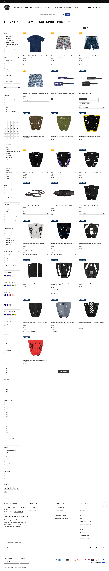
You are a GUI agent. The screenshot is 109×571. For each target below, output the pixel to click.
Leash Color (81, 105)
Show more (63, 372)
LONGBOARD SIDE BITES (61, 518)
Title (23, 211)
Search (67, 14)
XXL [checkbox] (5, 491)
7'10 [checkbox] (5, 134)
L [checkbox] (5, 488)
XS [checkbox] (17, 488)
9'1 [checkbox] (17, 134)
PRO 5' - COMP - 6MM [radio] (83, 101)
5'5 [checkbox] (11, 122)
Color (80, 142)
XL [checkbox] (14, 488)
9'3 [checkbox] (5, 137)
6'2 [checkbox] (8, 128)
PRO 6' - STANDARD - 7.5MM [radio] (93, 101)
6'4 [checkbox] (14, 128)
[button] (17, 7)
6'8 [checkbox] (5, 131)
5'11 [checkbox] (14, 125)
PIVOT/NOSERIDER (60, 507)
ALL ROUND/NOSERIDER (61, 513)
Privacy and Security (85, 521)
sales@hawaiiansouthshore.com (18, 516)
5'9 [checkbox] (8, 125)
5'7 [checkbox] (17, 122)
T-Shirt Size (25, 62)
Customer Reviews (85, 538)
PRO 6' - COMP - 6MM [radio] (83, 99)
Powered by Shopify (22, 567)
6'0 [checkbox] (17, 125)
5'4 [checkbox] (8, 122)
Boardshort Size (53, 62)
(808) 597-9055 (18, 512)
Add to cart (35, 52)
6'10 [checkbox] (8, 131)
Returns (82, 515)
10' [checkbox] (17, 137)
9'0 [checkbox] (14, 134)
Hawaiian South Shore (12, 567)
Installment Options (85, 535)
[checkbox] (5, 275)
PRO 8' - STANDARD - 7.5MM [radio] (84, 103)
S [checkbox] (11, 488)
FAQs (81, 518)
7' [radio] (51, 99)
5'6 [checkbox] (14, 122)
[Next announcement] (104, 1)
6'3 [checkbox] (11, 128)
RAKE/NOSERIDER (59, 510)
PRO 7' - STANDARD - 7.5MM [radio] (93, 99)
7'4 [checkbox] (17, 131)
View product (92, 90)
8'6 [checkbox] (11, 134)
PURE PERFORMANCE (60, 515)
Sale (81, 507)
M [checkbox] (8, 488)
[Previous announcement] (4, 1)
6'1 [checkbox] (5, 128)
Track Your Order (84, 513)
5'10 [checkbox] (11, 125)
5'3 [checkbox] (5, 122)
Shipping (82, 510)
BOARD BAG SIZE (54, 212)
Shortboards (32, 507)
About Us (82, 527)
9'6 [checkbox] (11, 137)
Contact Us (83, 529)
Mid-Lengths (32, 510)
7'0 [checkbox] (11, 131)
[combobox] (52, 14)
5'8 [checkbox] (5, 125)
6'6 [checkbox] (17, 128)
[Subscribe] (31, 547)
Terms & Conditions (85, 524)
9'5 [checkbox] (8, 137)
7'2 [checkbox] (14, 131)
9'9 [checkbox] (14, 137)
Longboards (32, 513)
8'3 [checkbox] (8, 134)
